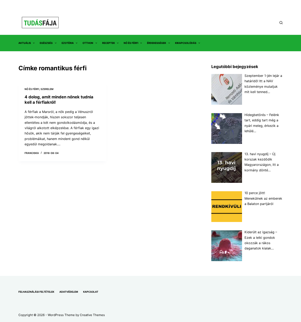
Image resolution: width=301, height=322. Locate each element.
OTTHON (88, 42)
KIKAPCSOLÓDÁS (185, 42)
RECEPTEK (108, 42)
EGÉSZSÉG (46, 42)
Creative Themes (92, 315)
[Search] (281, 22)
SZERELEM (47, 89)
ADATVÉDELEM (68, 291)
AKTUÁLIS (24, 42)
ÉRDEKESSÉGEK (156, 42)
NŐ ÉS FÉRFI (131, 42)
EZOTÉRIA (68, 42)
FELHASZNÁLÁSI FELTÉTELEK (36, 291)
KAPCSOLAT (90, 291)
